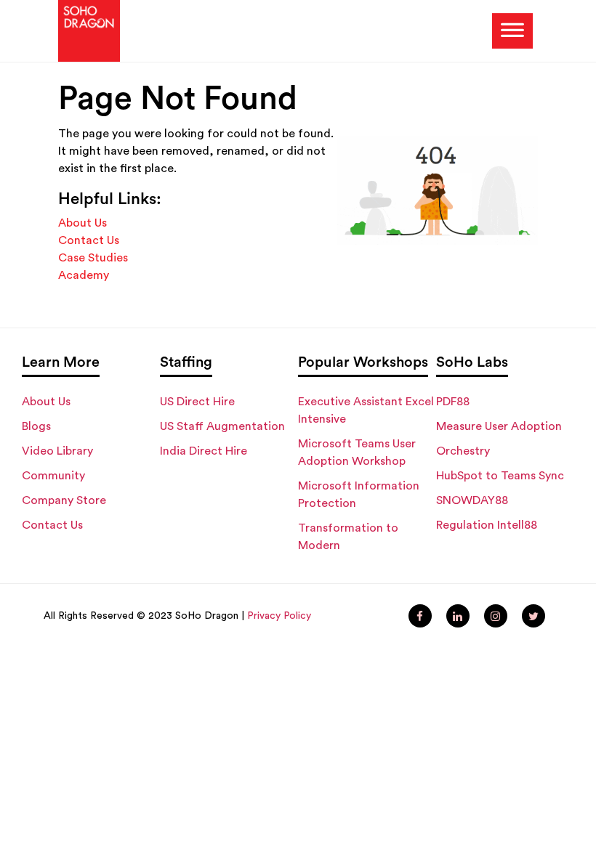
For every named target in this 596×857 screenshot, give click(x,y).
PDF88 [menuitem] (453, 401)
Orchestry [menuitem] (463, 451)
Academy (83, 275)
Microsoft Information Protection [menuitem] (358, 494)
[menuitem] (420, 615)
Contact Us (88, 240)
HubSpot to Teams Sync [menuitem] (500, 476)
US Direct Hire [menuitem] (197, 401)
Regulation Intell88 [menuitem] (486, 525)
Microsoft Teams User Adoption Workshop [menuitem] (357, 452)
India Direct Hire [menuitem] (203, 451)
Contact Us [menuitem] (52, 525)
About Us (82, 223)
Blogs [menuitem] (36, 426)
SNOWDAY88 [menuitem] (472, 500)
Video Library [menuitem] (57, 451)
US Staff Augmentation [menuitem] (222, 426)
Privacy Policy (279, 616)
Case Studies (93, 258)
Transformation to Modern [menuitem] (348, 536)
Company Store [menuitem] (64, 500)
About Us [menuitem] (46, 401)
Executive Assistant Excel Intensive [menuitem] (366, 410)
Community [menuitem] (53, 476)
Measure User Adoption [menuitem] (499, 426)
